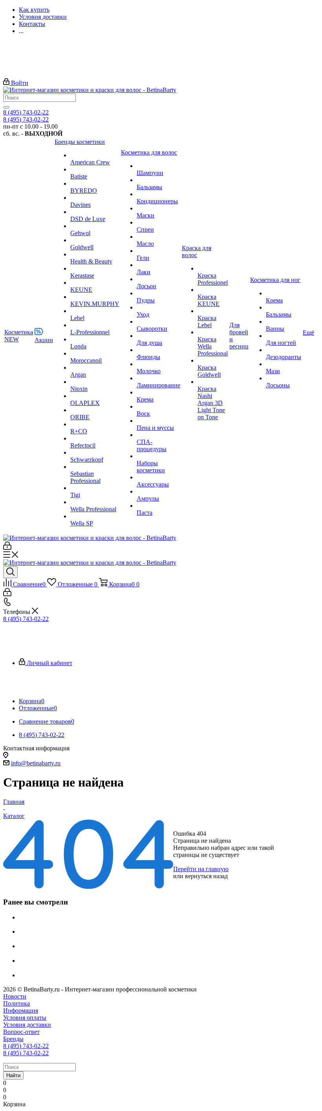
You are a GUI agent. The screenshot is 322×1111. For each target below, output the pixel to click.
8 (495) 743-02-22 (26, 112)
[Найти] (6, 107)
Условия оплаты (24, 1017)
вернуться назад (206, 876)
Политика (16, 1003)
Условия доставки (27, 1024)
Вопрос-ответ (21, 1031)
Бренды (13, 1038)
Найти (13, 1075)
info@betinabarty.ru (35, 763)
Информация (20, 1010)
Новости (14, 996)
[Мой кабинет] (7, 547)
